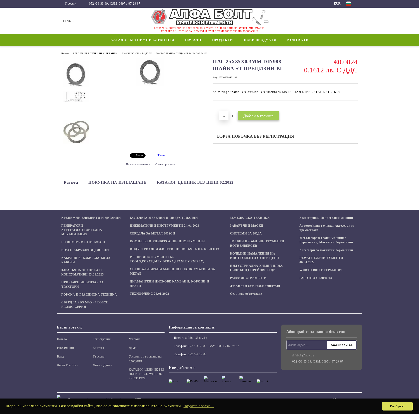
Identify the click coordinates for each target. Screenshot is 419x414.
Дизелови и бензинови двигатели (255, 285)
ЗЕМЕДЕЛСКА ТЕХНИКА (250, 217)
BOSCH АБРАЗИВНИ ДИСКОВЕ (85, 250)
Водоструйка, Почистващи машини (326, 217)
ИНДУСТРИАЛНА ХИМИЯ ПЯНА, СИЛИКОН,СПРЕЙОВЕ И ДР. (256, 268)
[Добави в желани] (221, 108)
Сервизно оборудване (246, 293)
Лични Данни (103, 365)
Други (133, 347)
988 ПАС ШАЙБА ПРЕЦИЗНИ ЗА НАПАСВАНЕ (181, 53)
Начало (193, 40)
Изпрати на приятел (138, 164)
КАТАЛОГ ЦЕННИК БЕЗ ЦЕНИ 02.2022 (195, 182)
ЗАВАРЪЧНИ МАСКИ (246, 225)
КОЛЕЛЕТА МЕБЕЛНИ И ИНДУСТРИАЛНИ (164, 217)
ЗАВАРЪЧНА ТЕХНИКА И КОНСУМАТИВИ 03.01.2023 (82, 272)
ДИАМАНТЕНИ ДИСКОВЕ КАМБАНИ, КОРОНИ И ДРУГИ (169, 283)
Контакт (98, 347)
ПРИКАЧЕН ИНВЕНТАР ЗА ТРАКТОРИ (82, 284)
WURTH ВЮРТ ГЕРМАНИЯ (321, 270)
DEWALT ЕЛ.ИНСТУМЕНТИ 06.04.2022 (321, 260)
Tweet (162, 155)
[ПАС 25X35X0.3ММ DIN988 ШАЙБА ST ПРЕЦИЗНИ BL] (150, 85)
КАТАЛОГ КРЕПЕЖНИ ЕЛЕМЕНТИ (142, 40)
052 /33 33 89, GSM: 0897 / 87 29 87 (114, 3)
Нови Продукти (260, 40)
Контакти (297, 40)
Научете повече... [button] (199, 406)
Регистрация (101, 339)
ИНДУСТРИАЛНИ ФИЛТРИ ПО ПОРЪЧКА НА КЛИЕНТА (175, 249)
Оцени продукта (165, 164)
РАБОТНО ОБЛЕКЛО (315, 278)
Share (139, 155)
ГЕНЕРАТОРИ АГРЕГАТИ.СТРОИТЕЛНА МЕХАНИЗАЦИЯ (81, 230)
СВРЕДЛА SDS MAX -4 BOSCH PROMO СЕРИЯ (84, 304)
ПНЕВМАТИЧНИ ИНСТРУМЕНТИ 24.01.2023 (164, 225)
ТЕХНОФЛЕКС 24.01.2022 (149, 293)
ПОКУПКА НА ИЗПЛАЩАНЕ (117, 182)
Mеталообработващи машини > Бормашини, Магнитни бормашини (326, 240)
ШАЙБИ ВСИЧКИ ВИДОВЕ (137, 53)
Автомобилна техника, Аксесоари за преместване (326, 228)
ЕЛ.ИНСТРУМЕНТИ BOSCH (83, 242)
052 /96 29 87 (197, 354)
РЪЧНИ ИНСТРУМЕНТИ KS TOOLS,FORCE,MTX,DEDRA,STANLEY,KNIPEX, (167, 259)
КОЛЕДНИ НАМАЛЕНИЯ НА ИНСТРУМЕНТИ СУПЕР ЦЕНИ (254, 256)
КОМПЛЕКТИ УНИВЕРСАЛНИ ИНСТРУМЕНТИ (167, 241)
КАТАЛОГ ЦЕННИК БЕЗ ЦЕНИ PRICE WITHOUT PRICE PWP (147, 374)
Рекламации (65, 347)
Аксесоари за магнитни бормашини (326, 250)
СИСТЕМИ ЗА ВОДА (246, 233)
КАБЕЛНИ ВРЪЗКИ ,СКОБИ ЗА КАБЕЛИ (85, 260)
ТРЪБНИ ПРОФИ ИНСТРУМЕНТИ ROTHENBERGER (257, 243)
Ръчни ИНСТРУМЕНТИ (248, 278)
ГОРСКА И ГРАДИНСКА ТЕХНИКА (89, 294)
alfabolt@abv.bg (196, 337)
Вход (60, 356)
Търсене (98, 356)
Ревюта (71, 182)
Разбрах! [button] (397, 406)
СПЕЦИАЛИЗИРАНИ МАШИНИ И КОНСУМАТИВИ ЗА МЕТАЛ (172, 271)
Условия (134, 339)
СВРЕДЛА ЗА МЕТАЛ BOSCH (152, 233)
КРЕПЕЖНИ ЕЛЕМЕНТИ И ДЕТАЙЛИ (95, 53)
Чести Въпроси (67, 365)
